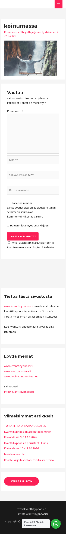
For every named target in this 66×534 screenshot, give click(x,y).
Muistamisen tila (14, 454)
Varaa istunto (21, 481)
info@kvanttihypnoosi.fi (19, 391)
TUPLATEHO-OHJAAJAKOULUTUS (25, 425)
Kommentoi (11, 32)
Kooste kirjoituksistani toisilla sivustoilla (29, 460)
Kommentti (15, 111)
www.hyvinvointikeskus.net (21, 376)
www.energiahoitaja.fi (17, 371)
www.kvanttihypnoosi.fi (18, 306)
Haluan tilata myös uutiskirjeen (29, 225)
